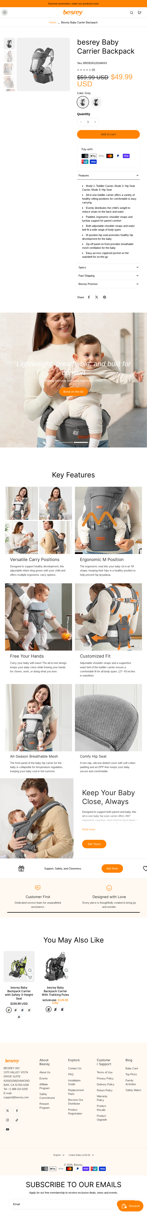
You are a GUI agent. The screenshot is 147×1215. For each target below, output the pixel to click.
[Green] (8, 1009)
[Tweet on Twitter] (97, 297)
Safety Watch (133, 1090)
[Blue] (62, 1009)
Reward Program (44, 1105)
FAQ (71, 1074)
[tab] (66, 443)
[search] (132, 12)
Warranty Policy (102, 1098)
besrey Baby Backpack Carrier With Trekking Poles (55, 991)
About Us (44, 1072)
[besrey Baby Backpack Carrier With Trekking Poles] (55, 966)
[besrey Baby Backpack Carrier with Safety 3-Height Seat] (19, 966)
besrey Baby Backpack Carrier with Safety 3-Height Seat (19, 993)
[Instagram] (7, 1120)
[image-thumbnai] (9, 43)
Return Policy (105, 1090)
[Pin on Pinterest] (104, 297)
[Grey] (83, 102)
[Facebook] (17, 1111)
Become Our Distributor (75, 1101)
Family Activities (130, 1082)
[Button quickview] (30, 970)
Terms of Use (105, 1072)
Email (16, 1204)
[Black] (96, 102)
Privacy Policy (105, 1078)
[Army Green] (29, 1009)
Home (52, 22)
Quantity (83, 114)
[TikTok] (17, 1120)
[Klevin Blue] (22, 1009)
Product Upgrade (102, 1117)
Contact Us (74, 1068)
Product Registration (75, 1111)
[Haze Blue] (19, 1016)
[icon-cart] (139, 12)
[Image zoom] (43, 64)
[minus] (80, 122)
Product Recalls (101, 1107)
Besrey (78, 1164)
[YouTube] (7, 1129)
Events (43, 1078)
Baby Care (131, 1068)
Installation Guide (74, 1082)
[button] (108, 134)
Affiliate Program (44, 1086)
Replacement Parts (76, 1092)
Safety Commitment (47, 1096)
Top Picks (131, 1074)
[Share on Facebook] (89, 297)
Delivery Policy (105, 1084)
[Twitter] (7, 1111)
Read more (88, 829)
